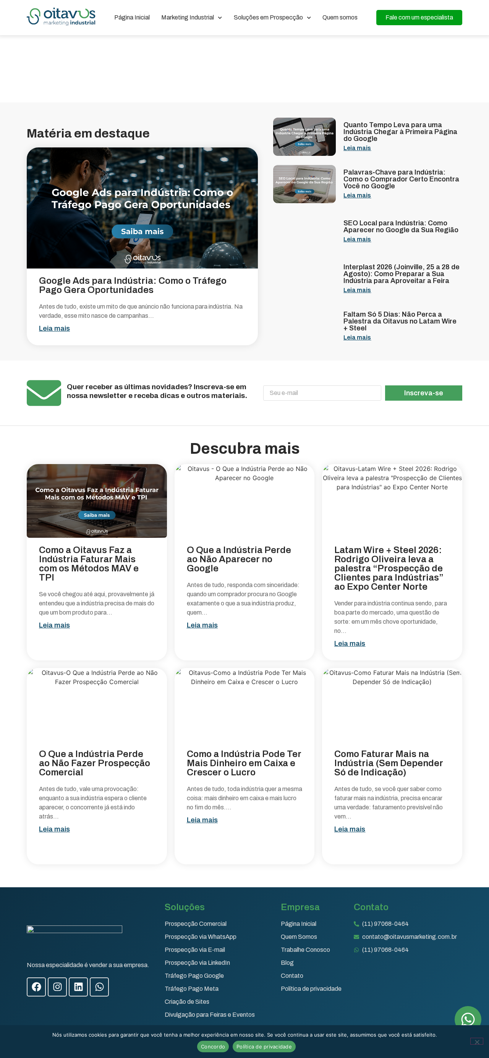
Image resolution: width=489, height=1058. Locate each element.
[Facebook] (36, 987)
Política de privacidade (264, 1046)
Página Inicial (132, 17)
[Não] (476, 1041)
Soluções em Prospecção (268, 17)
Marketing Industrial (187, 17)
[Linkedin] (78, 987)
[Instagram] (57, 987)
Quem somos (340, 17)
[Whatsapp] (99, 987)
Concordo (213, 1046)
